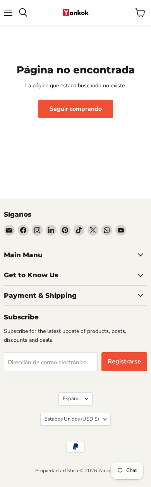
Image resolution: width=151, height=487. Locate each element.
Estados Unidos (72, 419)
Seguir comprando (76, 109)
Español (72, 398)
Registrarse (124, 361)
